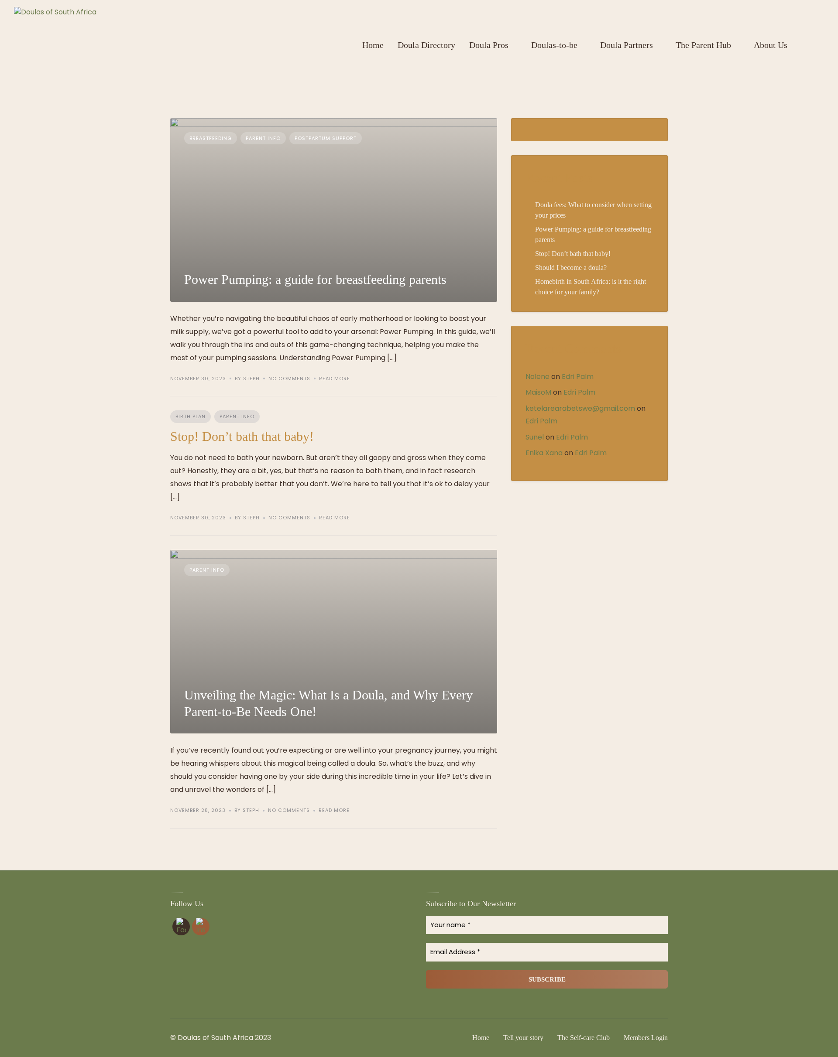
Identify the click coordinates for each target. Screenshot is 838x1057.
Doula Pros (488, 45)
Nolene (537, 377)
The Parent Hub (703, 45)
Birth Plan (190, 416)
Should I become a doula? (571, 267)
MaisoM (538, 392)
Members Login (646, 1037)
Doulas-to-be (554, 45)
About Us (770, 45)
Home (373, 45)
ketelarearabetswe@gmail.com (580, 408)
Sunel (534, 437)
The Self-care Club (583, 1037)
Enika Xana (544, 453)
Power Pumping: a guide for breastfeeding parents (315, 279)
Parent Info (263, 138)
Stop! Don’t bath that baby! (242, 436)
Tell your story (523, 1037)
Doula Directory (426, 45)
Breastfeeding (210, 138)
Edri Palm (578, 377)
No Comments (289, 378)
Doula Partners (626, 45)
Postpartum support (326, 138)
